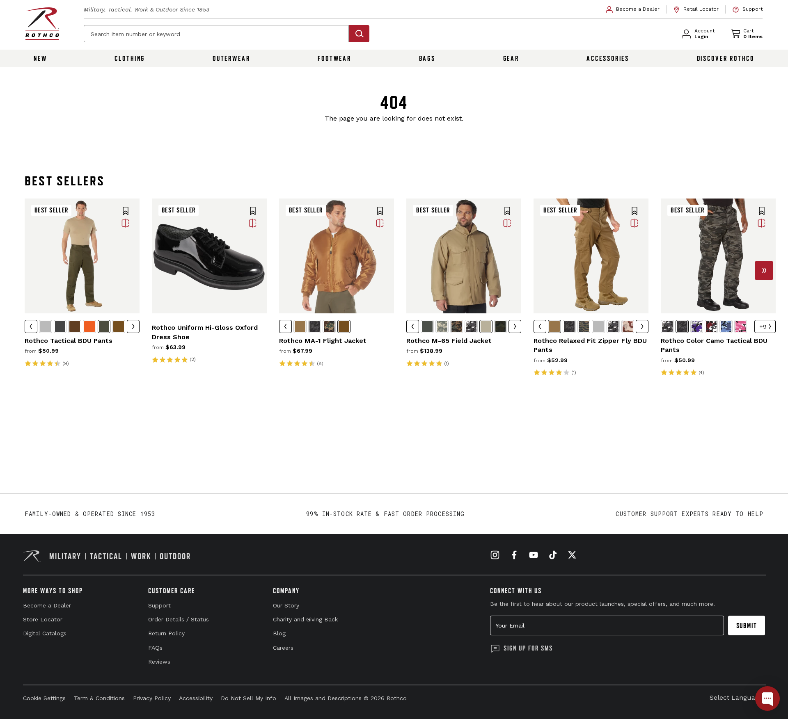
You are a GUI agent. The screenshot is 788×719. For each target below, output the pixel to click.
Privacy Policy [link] (152, 698)
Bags (427, 58)
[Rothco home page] (42, 23)
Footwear (334, 58)
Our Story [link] (286, 605)
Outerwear (231, 58)
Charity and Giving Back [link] (305, 619)
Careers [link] (283, 647)
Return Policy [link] (166, 633)
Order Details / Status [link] (178, 619)
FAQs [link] (155, 647)
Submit (746, 625)
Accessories (607, 58)
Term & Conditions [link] (99, 698)
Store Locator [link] (42, 619)
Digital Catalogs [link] (44, 633)
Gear (511, 58)
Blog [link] (279, 633)
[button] (125, 212)
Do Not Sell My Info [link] (248, 698)
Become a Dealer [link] (47, 605)
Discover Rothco (725, 58)
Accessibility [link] (196, 698)
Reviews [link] (159, 661)
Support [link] (159, 605)
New (40, 58)
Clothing (130, 58)
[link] (633, 9)
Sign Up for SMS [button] (528, 648)
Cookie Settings (44, 698)
